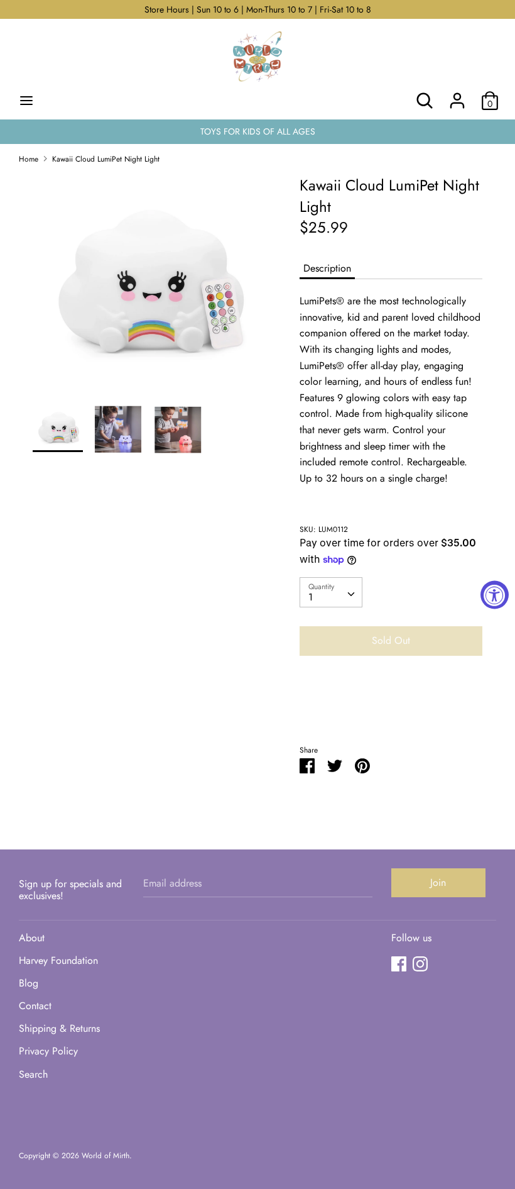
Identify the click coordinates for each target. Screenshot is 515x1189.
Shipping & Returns (59, 1028)
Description (327, 268)
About (32, 938)
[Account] (457, 96)
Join (438, 882)
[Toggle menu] (26, 100)
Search (33, 1074)
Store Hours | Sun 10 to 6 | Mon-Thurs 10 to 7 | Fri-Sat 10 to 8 (257, 9)
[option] (147, 289)
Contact (35, 1005)
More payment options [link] (391, 709)
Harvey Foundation (58, 960)
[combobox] (331, 592)
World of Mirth (105, 1155)
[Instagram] (420, 963)
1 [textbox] (310, 597)
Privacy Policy (48, 1051)
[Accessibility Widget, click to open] (494, 594)
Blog (28, 983)
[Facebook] (398, 963)
